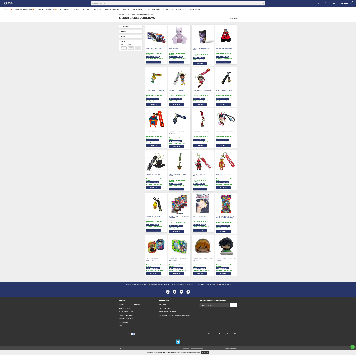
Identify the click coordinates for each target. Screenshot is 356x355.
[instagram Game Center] (168, 292)
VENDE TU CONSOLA (124, 308)
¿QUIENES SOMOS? (124, 322)
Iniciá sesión (327, 2)
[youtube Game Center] (181, 292)
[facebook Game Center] (174, 292)
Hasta (129, 44)
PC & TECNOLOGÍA (137, 9)
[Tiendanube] (231, 348)
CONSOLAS (76, 9)
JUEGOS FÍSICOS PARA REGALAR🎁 (24, 9)
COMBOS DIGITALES (194, 9)
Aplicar (138, 47)
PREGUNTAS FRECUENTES (126, 315)
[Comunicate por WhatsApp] (352, 347)
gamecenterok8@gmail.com (167, 311)
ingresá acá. (186, 348)
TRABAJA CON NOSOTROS (126, 311)
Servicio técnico (181, 9)
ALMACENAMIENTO (168, 9)
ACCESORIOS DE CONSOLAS (111, 9)
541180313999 (163, 304)
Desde (122, 44)
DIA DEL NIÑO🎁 (8, 9)
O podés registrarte (324, 4)
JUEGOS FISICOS (96, 9)
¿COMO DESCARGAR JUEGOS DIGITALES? (130, 304)
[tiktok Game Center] (188, 292)
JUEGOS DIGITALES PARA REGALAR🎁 (47, 9)
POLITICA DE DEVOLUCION (126, 319)
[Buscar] (262, 3)
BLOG (120, 326)
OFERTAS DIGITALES (65, 9)
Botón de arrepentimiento (197, 348)
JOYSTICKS (86, 9)
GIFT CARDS (125, 9)
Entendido (205, 352)
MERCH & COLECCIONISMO (152, 9)
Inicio (120, 14)
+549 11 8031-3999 (164, 308)
